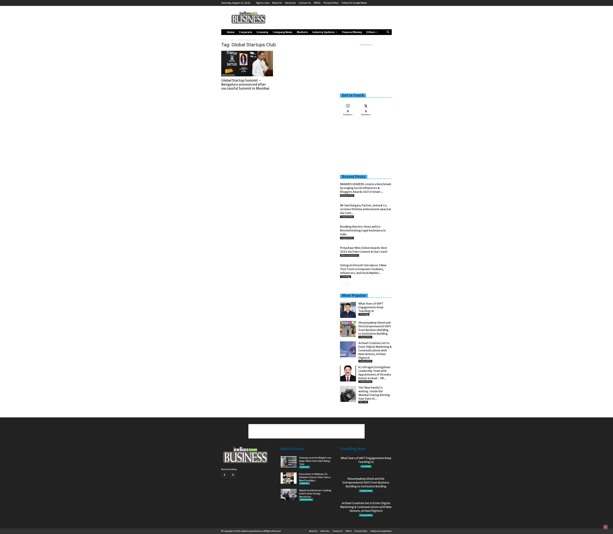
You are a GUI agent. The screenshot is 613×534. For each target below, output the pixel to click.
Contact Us (305, 2)
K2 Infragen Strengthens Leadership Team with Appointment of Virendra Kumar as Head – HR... (374, 372)
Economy (262, 32)
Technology (345, 277)
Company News (282, 32)
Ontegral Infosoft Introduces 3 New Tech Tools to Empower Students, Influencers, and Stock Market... (363, 269)
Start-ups (363, 402)
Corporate (245, 32)
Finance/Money (352, 32)
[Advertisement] (334, 17)
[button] (388, 32)
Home (231, 32)
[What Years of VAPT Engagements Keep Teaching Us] (348, 310)
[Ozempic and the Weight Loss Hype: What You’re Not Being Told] (289, 461)
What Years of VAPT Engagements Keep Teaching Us (370, 307)
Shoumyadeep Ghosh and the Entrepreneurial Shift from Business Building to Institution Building (374, 328)
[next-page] (347, 284)
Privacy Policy (331, 2)
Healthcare (304, 467)
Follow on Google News (354, 2)
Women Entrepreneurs (349, 255)
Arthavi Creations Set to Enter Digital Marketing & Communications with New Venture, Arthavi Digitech (375, 350)
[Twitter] (233, 475)
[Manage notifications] (605, 527)
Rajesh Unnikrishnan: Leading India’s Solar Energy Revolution (315, 493)
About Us (277, 2)
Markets (302, 32)
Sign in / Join (262, 2)
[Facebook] (224, 475)
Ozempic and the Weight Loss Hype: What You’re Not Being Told (315, 461)
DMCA (317, 2)
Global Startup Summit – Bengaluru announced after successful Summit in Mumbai (245, 84)
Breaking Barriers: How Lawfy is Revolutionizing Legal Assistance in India (363, 230)
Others (370, 32)
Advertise (290, 2)
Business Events (228, 75)
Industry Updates (323, 32)
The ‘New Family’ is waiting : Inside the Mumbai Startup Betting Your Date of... (374, 393)
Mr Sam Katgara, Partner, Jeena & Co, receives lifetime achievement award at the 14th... (365, 209)
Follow (348, 104)
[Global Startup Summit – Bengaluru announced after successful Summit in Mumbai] (247, 63)
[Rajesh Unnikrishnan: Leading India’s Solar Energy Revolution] (289, 494)
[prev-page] (342, 284)
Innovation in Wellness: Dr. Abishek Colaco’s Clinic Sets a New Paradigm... (315, 477)
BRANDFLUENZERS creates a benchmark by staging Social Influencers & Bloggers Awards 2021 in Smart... (365, 188)
